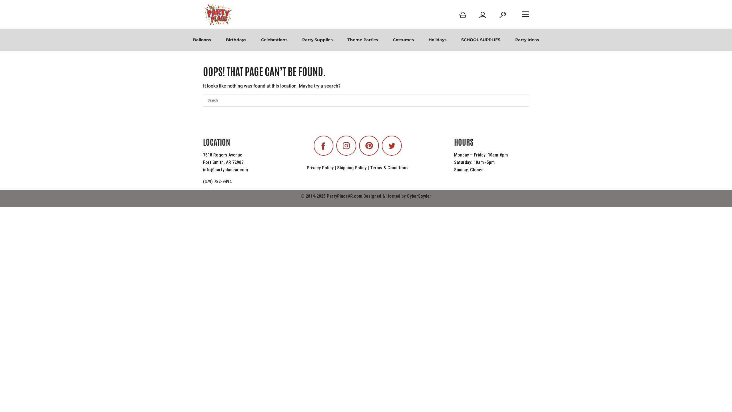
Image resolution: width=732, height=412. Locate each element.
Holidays (437, 39)
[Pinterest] (369, 145)
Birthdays (236, 39)
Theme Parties (362, 39)
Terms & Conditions (389, 168)
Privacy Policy (320, 168)
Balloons (202, 39)
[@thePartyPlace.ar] (346, 145)
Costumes (403, 39)
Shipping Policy (352, 168)
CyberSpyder (419, 196)
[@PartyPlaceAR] (323, 145)
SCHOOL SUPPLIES (480, 39)
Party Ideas (527, 39)
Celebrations (274, 39)
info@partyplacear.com (225, 170)
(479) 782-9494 (217, 181)
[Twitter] (391, 145)
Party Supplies (317, 39)
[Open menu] (525, 14)
